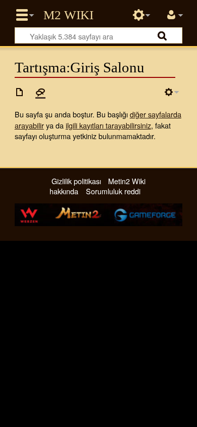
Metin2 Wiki (68, 15)
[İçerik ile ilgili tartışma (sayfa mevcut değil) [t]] (40, 92)
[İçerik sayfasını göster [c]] (20, 92)
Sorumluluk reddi (113, 191)
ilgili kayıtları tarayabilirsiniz (108, 125)
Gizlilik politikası (76, 181)
